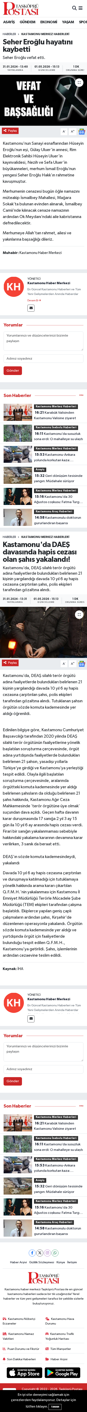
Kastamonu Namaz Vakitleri (18, 1336)
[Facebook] (32, 1253)
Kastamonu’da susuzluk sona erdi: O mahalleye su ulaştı (58, 436)
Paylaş (12, 130)
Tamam (55, 1407)
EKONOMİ (48, 22)
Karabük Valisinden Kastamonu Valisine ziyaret (55, 415)
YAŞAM (68, 22)
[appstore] (25, 1373)
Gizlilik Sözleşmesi (41, 1262)
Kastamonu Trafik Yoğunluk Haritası (59, 1336)
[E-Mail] (30, 308)
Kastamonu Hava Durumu (59, 1321)
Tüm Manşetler (60, 1349)
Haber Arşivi (18, 1262)
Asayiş (40, 469)
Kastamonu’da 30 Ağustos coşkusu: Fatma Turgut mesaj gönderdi (58, 500)
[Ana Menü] (81, 8)
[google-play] (62, 1373)
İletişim (72, 1262)
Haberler (9, 34)
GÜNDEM (27, 22)
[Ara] (74, 8)
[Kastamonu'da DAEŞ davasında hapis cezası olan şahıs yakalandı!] (43, 632)
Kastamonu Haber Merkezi (48, 283)
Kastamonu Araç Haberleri (54, 511)
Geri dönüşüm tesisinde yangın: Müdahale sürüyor (58, 478)
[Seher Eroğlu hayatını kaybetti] (43, 100)
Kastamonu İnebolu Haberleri (56, 427)
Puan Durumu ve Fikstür (23, 1349)
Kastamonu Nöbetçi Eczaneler (19, 1321)
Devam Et (33, 300)
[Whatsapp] (55, 1253)
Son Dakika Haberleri (21, 1359)
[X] (39, 1253)
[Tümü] (81, 395)
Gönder (13, 370)
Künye (61, 1262)
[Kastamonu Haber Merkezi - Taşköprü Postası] (21, 8)
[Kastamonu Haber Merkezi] (14, 286)
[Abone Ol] (81, 131)
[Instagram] (47, 1253)
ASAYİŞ (9, 22)
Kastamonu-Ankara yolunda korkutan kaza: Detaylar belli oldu (54, 458)
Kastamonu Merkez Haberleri (45, 34)
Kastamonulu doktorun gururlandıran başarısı (57, 520)
